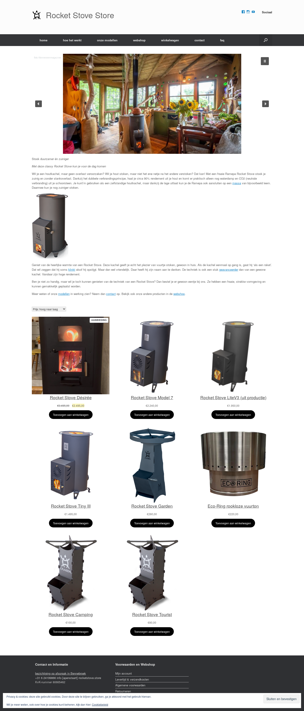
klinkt (71, 269)
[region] (152, 104)
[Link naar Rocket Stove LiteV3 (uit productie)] (233, 355)
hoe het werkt (72, 40)
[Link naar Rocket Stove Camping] (70, 572)
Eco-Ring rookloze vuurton (233, 506)
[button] (265, 40)
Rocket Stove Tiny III (71, 506)
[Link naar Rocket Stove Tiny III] (70, 464)
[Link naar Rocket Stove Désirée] (70, 355)
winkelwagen (170, 40)
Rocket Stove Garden (152, 506)
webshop (139, 40)
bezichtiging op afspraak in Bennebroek (60, 673)
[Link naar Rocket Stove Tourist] (152, 572)
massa (236, 183)
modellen (64, 294)
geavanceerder (228, 269)
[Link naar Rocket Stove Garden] (152, 464)
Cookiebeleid (100, 704)
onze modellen (107, 40)
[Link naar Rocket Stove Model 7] (152, 355)
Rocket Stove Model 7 (152, 397)
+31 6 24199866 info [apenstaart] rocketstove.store (68, 678)
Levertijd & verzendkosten (132, 679)
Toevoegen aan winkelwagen (71, 415)
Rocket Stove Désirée (71, 397)
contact (200, 40)
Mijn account (123, 673)
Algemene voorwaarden (130, 685)
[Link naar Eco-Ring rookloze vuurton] (233, 464)
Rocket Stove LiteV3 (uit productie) (233, 397)
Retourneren (123, 691)
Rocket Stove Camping (71, 614)
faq (222, 40)
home (43, 40)
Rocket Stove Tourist (152, 614)
